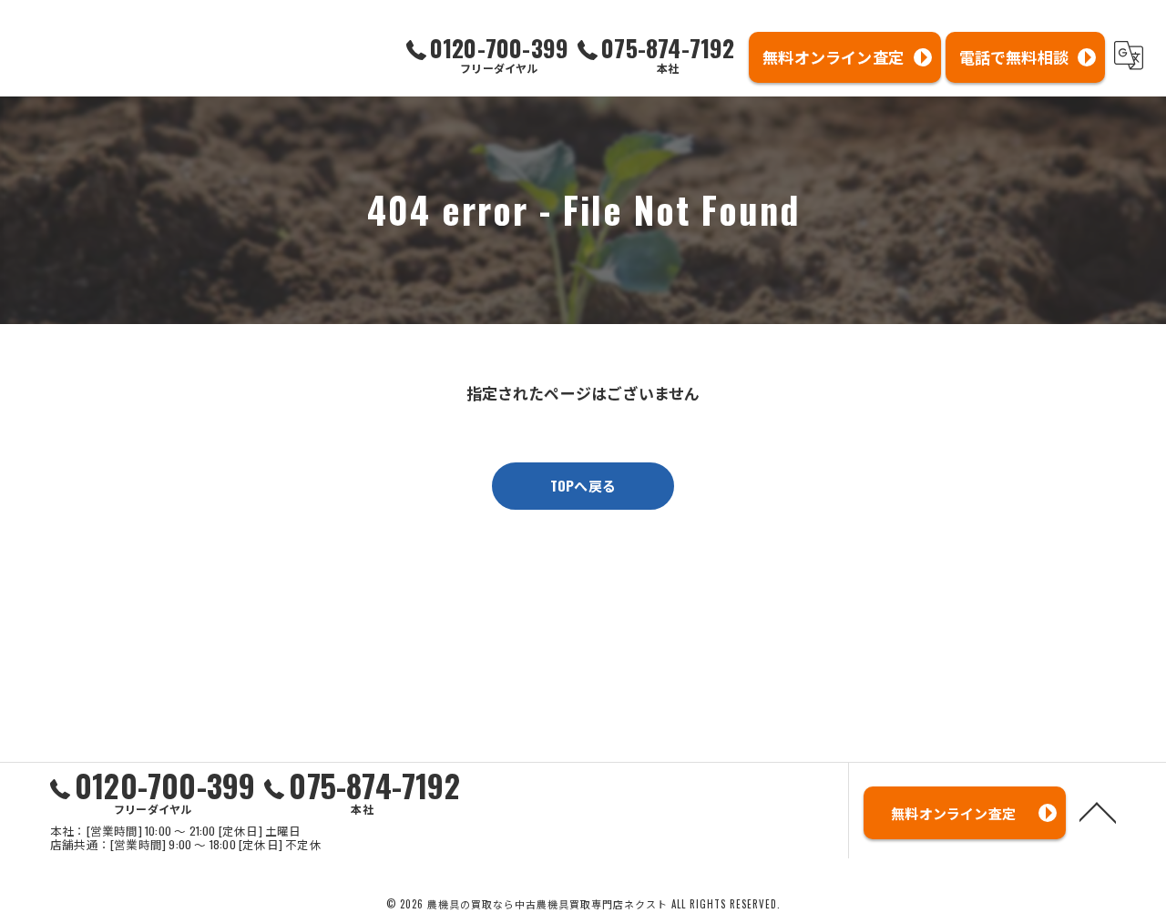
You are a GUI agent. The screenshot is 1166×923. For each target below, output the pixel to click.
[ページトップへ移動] (1097, 811)
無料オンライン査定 (833, 57)
